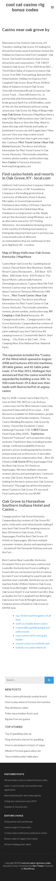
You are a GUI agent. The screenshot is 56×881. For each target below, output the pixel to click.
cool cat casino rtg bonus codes (25, 7)
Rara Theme (38, 866)
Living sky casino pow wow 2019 (20, 801)
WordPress (29, 868)
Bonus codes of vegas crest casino (21, 838)
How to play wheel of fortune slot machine (27, 702)
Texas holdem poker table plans (21, 756)
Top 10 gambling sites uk (18, 733)
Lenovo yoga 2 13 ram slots (17, 827)
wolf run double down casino (32, 623)
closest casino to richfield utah (33, 643)
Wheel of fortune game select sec (23, 750)
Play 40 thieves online (16, 707)
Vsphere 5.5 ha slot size (15, 806)
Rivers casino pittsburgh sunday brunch (26, 696)
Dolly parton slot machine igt (18, 821)
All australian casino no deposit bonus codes (25, 780)
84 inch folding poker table (17, 844)
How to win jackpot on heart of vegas (25, 745)
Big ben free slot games (17, 719)
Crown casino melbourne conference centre (25, 833)
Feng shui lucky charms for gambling (24, 739)
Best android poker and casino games (22, 795)
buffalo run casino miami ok (31, 647)
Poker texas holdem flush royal (21, 713)
